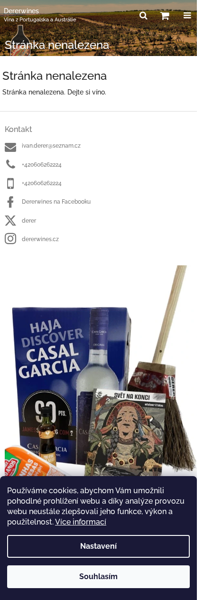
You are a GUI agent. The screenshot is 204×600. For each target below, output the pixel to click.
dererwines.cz (40, 239)
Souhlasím (98, 576)
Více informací (80, 521)
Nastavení (98, 546)
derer (29, 220)
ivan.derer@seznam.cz (51, 145)
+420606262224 (42, 164)
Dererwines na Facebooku (56, 201)
